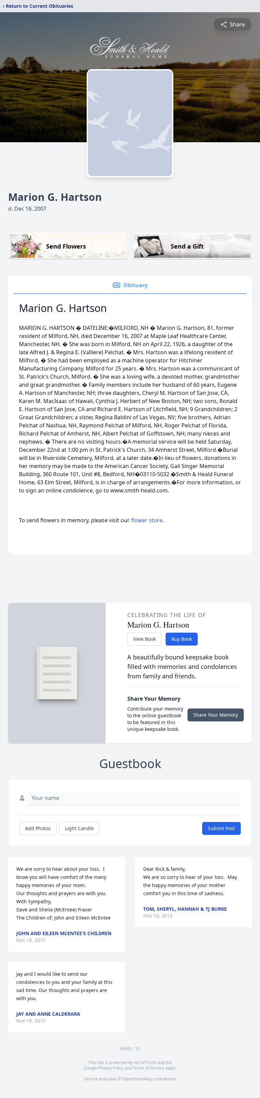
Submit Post (221, 828)
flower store (146, 520)
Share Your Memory (215, 715)
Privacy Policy (111, 1068)
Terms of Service (148, 1068)
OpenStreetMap (137, 1079)
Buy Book (181, 639)
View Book (144, 639)
